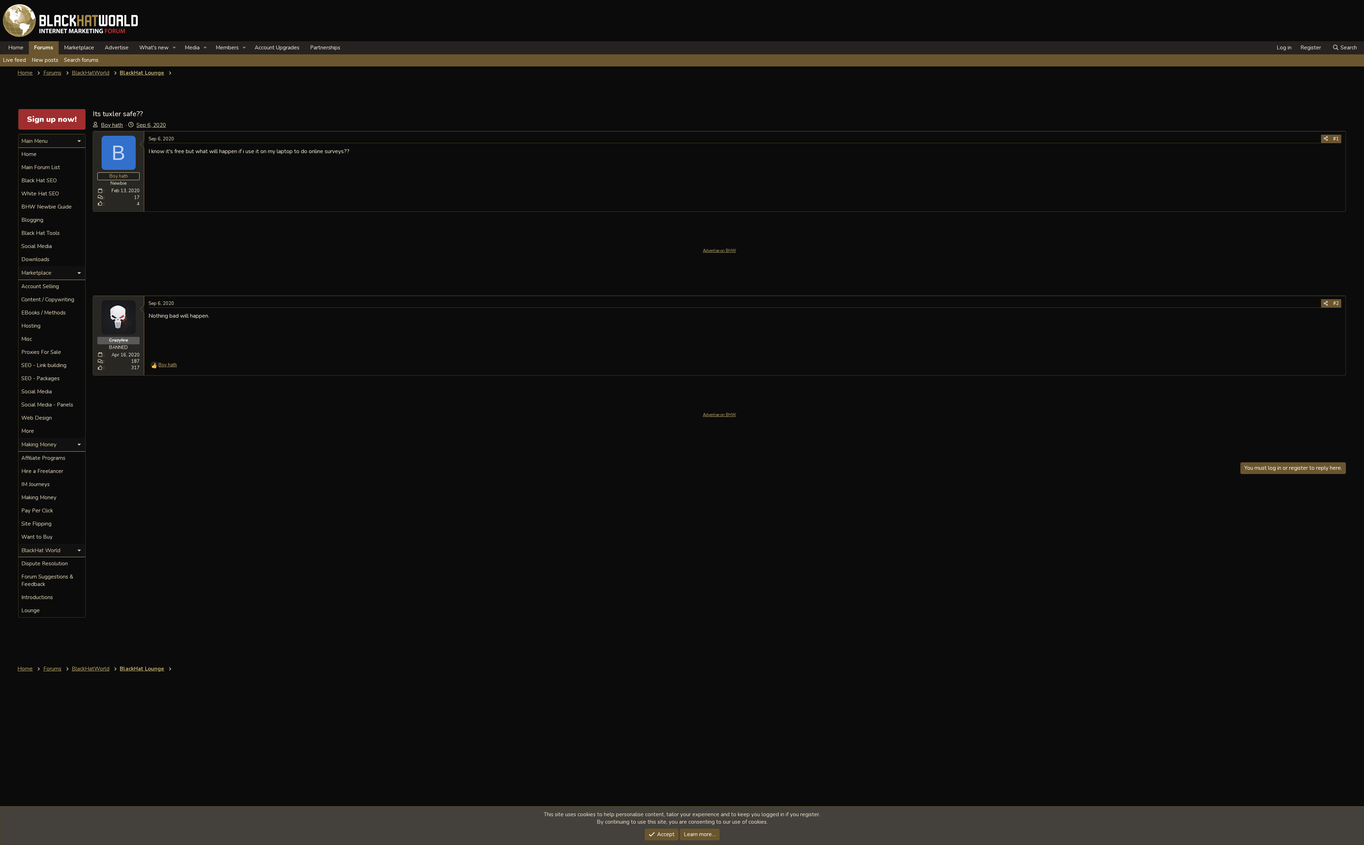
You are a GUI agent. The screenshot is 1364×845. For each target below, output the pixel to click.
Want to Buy (37, 536)
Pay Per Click (37, 510)
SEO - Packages (40, 378)
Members (227, 47)
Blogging (32, 220)
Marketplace (79, 47)
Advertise (117, 47)
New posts (45, 60)
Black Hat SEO (39, 180)
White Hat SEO (40, 193)
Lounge (30, 610)
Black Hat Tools (40, 233)
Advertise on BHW (719, 250)
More (27, 431)
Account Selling (40, 286)
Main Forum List (40, 167)
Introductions (37, 597)
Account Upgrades (277, 47)
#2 (1336, 303)
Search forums (81, 60)
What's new (154, 47)
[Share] (1326, 139)
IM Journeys (35, 484)
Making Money (38, 497)
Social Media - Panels (47, 404)
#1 (1336, 139)
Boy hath (112, 125)
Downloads (35, 259)
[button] (174, 47)
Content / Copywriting (47, 299)
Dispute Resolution (44, 563)
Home (15, 47)
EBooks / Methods (43, 312)
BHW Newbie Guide (46, 206)
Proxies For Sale (41, 352)
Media (192, 47)
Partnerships (325, 47)
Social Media (36, 246)
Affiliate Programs (43, 458)
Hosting (30, 325)
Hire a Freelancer (42, 471)
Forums (43, 47)
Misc (26, 339)
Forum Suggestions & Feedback (47, 580)
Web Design (36, 417)
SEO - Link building (43, 365)
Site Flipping (36, 523)
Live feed (14, 60)
